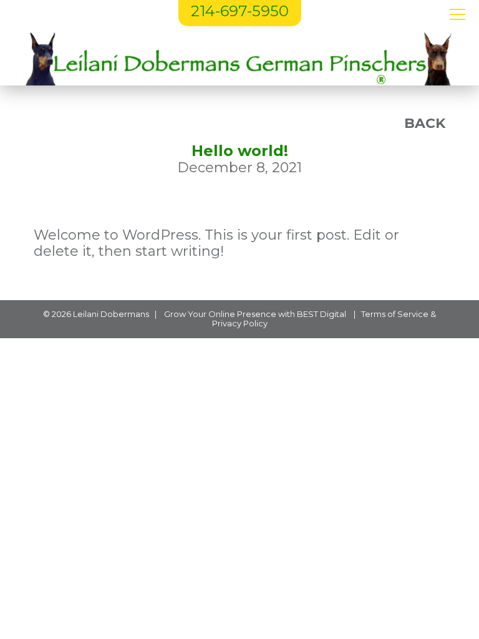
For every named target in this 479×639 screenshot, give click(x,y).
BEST (307, 314)
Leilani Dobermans (111, 314)
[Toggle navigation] (457, 15)
